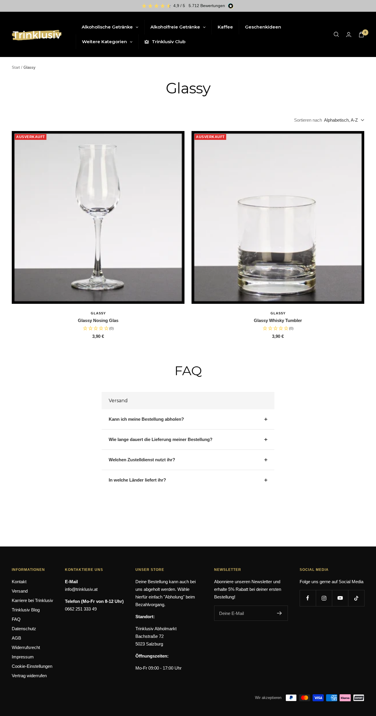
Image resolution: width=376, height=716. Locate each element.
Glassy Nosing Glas (98, 320)
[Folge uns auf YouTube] (340, 598)
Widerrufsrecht (26, 647)
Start (16, 67)
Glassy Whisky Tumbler (278, 320)
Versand (20, 590)
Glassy (98, 313)
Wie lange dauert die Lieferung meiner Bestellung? (160, 439)
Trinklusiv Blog (26, 609)
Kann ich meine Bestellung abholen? (146, 419)
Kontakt (19, 581)
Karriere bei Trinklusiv (32, 600)
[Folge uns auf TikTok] (356, 598)
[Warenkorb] (361, 34)
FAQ (16, 619)
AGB (16, 637)
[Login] (348, 34)
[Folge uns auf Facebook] (308, 598)
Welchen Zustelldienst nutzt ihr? (142, 459)
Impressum (23, 656)
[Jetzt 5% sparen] (279, 613)
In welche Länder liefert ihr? (137, 479)
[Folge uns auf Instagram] (324, 598)
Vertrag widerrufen (29, 675)
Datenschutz (24, 628)
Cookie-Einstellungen (32, 666)
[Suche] (336, 34)
